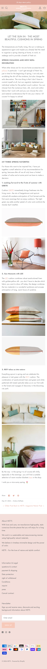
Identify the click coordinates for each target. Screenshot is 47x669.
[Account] (39, 7)
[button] (23, 486)
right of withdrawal (9, 578)
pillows (4, 70)
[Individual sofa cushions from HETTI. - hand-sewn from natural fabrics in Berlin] (23, 127)
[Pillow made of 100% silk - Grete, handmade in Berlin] (23, 269)
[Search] (7, 7)
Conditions (6, 582)
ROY (27, 377)
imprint (4, 585)
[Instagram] (6, 632)
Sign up (8, 625)
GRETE (11, 190)
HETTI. (9, 661)
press (4, 589)
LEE (6, 278)
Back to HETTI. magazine (23, 505)
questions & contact (9, 566)
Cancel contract (8, 593)
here (30, 477)
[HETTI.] (23, 8)
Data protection (8, 574)
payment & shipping (9, 570)
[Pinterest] (9, 632)
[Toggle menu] (2, 7)
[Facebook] (3, 632)
